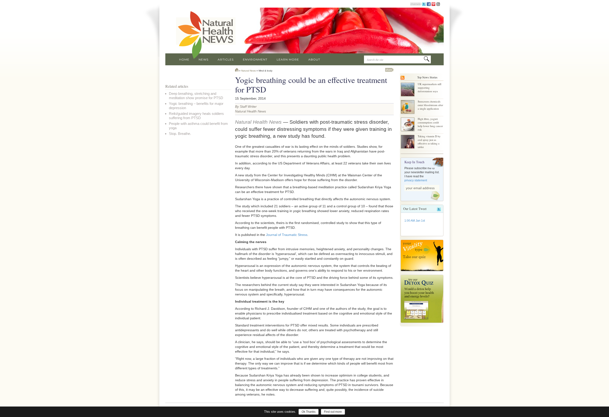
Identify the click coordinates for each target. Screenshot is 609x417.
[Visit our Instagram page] (438, 4)
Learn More (288, 59)
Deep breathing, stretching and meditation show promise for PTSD (196, 96)
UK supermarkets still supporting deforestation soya (429, 87)
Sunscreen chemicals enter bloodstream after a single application (430, 105)
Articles (226, 59)
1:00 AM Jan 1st (414, 220)
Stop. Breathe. (180, 134)
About (314, 59)
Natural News (248, 70)
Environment (255, 59)
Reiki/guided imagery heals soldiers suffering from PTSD (196, 116)
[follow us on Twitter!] (424, 4)
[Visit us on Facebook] (429, 4)
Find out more (333, 411)
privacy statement (415, 180)
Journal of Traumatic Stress (286, 235)
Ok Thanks (308, 411)
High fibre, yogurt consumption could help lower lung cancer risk (430, 124)
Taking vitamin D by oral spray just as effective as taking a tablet (429, 141)
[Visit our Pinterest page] (433, 4)
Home (184, 59)
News (203, 59)
